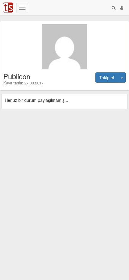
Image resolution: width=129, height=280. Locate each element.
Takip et (106, 78)
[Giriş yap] (122, 7)
